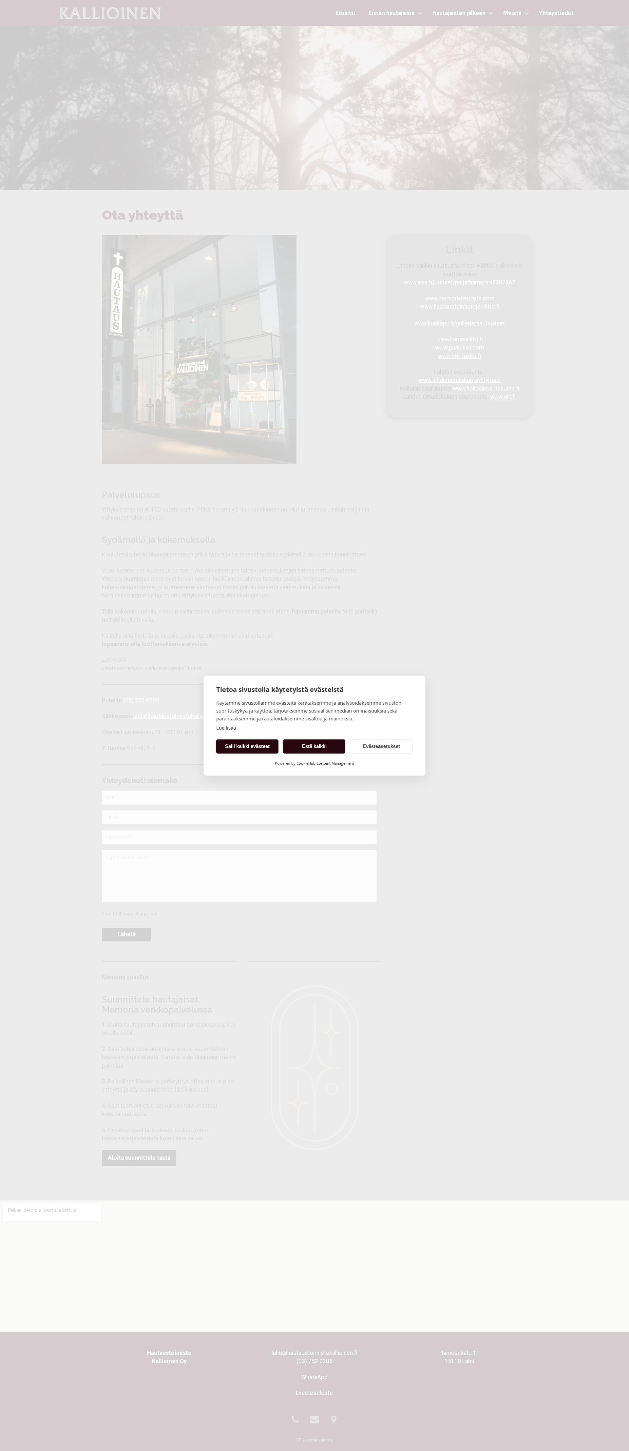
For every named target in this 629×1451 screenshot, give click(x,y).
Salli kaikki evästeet (247, 746)
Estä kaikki (314, 746)
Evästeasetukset (381, 746)
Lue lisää (226, 727)
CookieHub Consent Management (325, 763)
